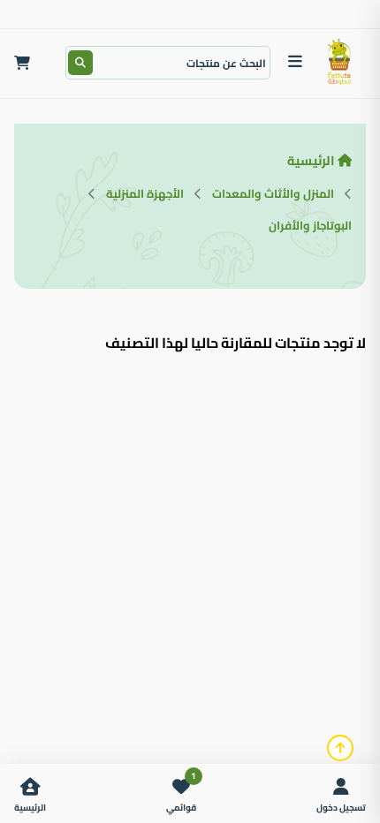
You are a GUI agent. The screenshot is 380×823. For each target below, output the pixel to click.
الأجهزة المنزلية (145, 193)
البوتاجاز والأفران (310, 225)
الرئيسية (311, 160)
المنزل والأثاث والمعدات (273, 193)
